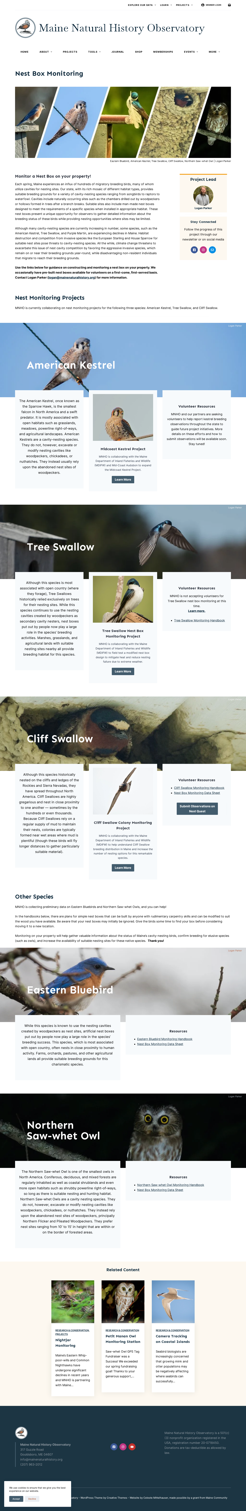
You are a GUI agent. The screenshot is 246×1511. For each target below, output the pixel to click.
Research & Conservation (72, 1330)
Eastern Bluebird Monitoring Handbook (164, 1039)
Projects (182, 5)
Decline (32, 1498)
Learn (164, 5)
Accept (16, 1498)
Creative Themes (117, 1497)
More (213, 51)
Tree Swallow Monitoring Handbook (199, 620)
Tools (92, 51)
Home (25, 51)
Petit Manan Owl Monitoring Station (123, 1339)
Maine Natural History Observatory (122, 27)
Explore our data (140, 5)
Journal (117, 51)
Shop (139, 51)
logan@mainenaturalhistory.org (72, 277)
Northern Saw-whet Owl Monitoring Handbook (170, 1185)
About (44, 51)
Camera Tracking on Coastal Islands (173, 1339)
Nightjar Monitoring (65, 1343)
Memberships (163, 51)
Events (189, 51)
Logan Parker (203, 208)
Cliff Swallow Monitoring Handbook (199, 788)
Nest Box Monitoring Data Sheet (197, 793)
